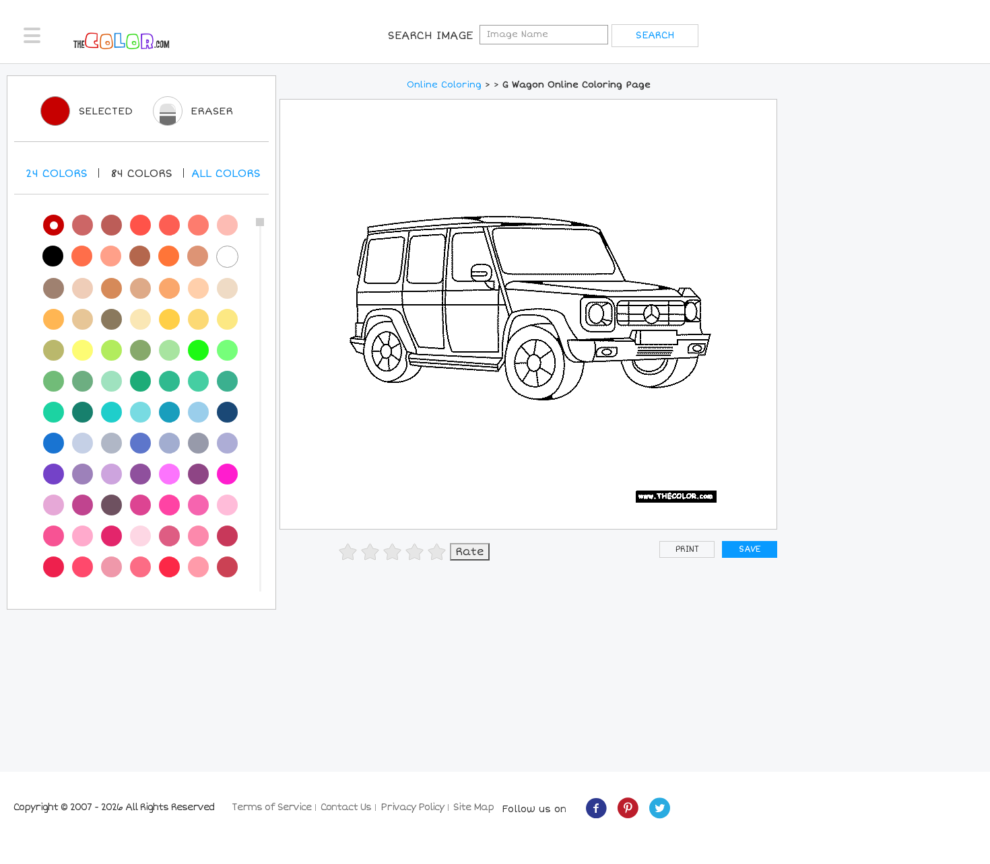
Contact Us (346, 807)
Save (749, 549)
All (226, 173)
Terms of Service (271, 807)
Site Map (473, 807)
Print (687, 549)
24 (57, 173)
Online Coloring (444, 84)
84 (141, 173)
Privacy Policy (412, 807)
